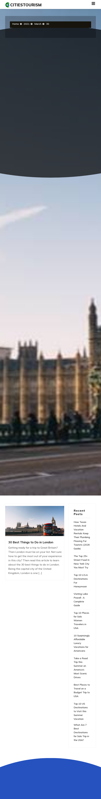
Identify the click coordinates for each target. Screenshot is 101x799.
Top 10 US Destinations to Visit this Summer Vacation (81, 711)
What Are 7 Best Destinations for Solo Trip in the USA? (81, 732)
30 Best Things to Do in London (30, 542)
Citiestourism (26, 4)
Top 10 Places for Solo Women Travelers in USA (81, 620)
